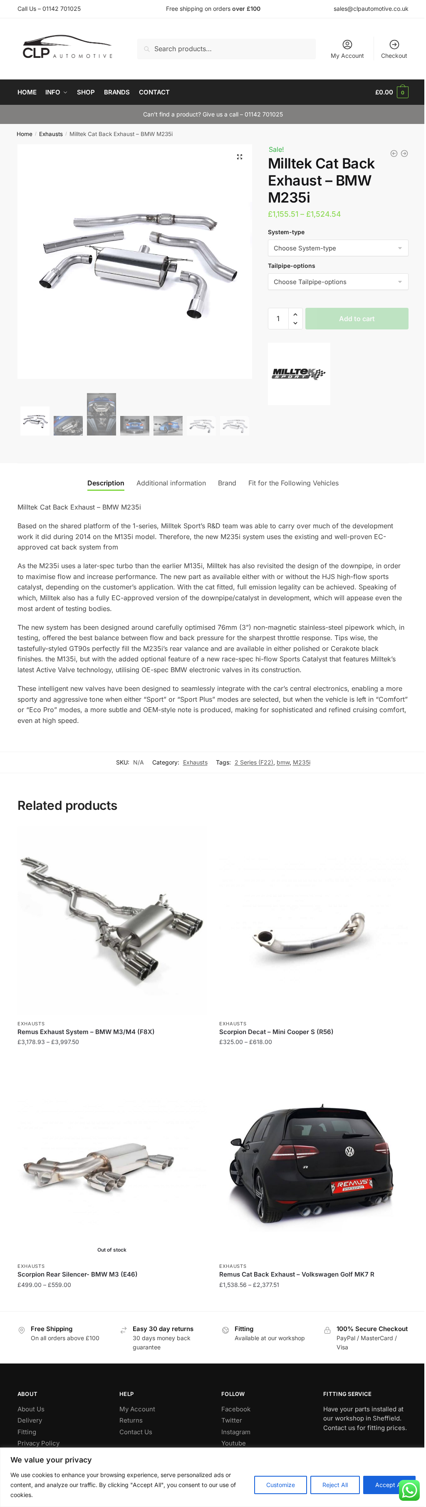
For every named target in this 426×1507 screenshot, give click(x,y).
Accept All (389, 1484)
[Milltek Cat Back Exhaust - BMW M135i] (394, 153)
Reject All (335, 1484)
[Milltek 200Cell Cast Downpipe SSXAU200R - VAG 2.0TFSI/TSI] (404, 153)
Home (24, 134)
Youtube (233, 1443)
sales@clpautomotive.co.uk (371, 8)
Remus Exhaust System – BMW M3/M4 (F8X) (86, 1032)
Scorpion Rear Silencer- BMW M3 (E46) (77, 1274)
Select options (112, 1058)
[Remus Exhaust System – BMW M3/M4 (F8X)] (112, 920)
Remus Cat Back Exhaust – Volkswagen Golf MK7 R (296, 1274)
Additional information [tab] (171, 483)
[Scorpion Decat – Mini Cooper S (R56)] (314, 920)
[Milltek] (299, 375)
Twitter (231, 1420)
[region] (213, 1477)
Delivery (29, 1420)
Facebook (235, 1409)
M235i (301, 762)
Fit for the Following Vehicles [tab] (293, 483)
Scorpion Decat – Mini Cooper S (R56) (276, 1032)
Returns (131, 1420)
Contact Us (135, 1432)
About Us (31, 1409)
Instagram (235, 1432)
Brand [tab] (227, 483)
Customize (280, 1484)
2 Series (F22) (254, 762)
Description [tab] (105, 483)
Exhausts (51, 134)
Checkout (394, 55)
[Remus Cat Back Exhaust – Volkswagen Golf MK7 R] (314, 1163)
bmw (283, 762)
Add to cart (357, 318)
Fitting (26, 1432)
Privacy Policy (38, 1443)
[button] (239, 156)
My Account (347, 55)
